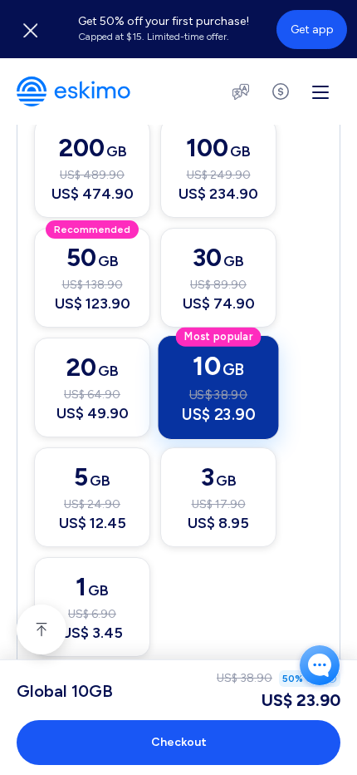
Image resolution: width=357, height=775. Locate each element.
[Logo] (73, 91)
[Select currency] (280, 91)
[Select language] (240, 91)
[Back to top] (41, 629)
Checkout (179, 742)
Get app (312, 29)
